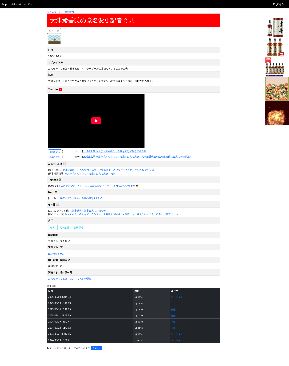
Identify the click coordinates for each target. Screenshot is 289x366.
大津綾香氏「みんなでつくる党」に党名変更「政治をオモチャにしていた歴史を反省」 (110, 170)
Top (4, 4)
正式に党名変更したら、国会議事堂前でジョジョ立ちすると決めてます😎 (98, 186)
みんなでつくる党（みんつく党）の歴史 (70, 278)
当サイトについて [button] (20, 4)
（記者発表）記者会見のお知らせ (88, 210)
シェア (55, 31)
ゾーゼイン (177, 297)
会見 (52, 227)
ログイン (279, 4)
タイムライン (54, 11)
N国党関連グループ (58, 254)
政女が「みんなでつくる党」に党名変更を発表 (90, 173)
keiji (173, 309)
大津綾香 (64, 227)
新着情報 (69, 11)
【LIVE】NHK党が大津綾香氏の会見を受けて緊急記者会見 (114, 151)
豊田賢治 (78, 227)
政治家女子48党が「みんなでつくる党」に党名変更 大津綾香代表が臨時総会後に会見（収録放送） (137, 156)
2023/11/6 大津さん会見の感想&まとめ (81, 198)
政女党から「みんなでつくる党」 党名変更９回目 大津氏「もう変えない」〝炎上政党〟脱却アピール (121, 214)
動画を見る (55, 151)
